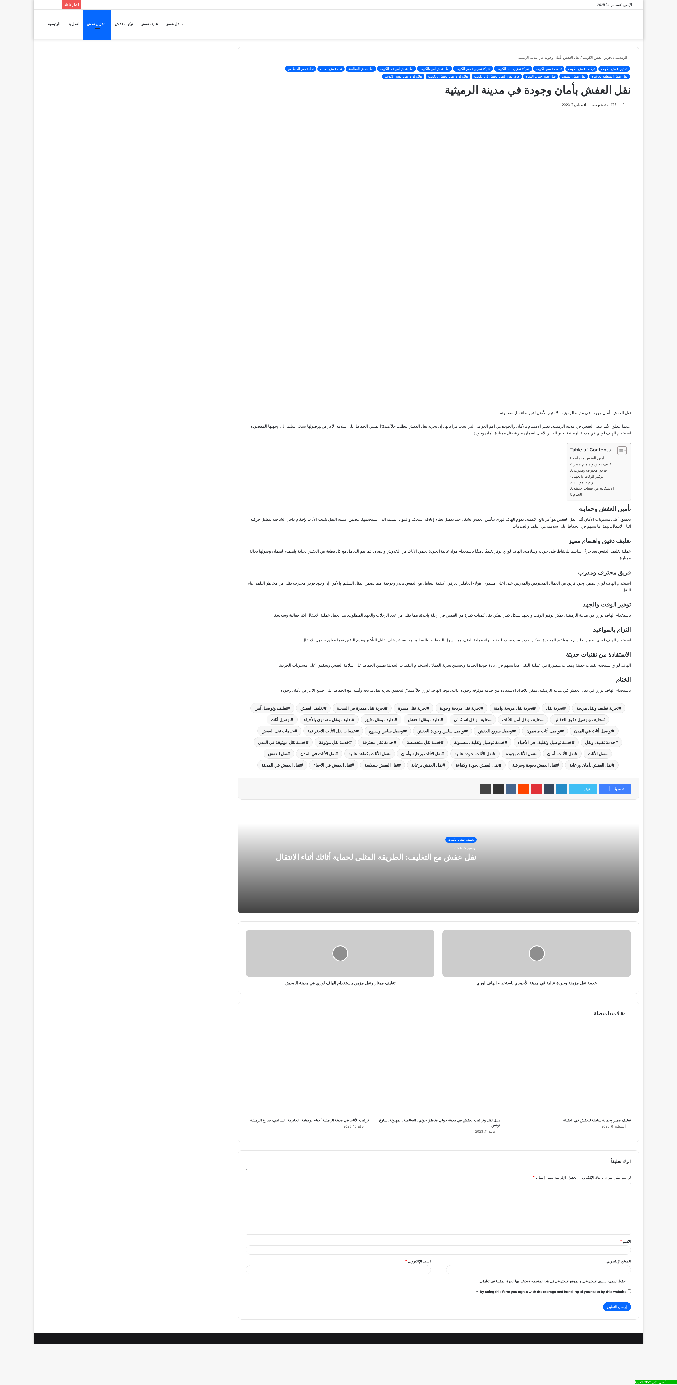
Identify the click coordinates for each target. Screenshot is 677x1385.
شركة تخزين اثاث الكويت (513, 69)
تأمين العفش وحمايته (589, 458)
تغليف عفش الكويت (549, 69)
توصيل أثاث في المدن (593, 731)
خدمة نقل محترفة (378, 742)
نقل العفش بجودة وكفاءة (477, 765)
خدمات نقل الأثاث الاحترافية (332, 731)
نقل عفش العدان (331, 69)
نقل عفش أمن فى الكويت (396, 69)
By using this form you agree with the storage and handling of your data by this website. (551, 1291)
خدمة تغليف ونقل (600, 742)
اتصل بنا (73, 24)
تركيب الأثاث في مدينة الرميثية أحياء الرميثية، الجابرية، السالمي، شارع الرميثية (309, 1120)
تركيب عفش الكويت (581, 69)
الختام (577, 494)
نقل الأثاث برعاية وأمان (421, 753)
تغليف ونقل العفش (424, 719)
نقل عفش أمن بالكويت (434, 69)
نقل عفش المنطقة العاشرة (609, 76)
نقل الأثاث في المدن (317, 753)
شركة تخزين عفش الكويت (473, 69)
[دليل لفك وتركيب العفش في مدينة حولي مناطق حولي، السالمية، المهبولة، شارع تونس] (438, 1070)
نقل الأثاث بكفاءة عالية (368, 753)
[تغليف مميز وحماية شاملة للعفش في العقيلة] (569, 1070)
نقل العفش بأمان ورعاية (590, 765)
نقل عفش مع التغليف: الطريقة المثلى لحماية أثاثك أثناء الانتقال (376, 857)
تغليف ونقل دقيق (380, 719)
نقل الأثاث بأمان (561, 753)
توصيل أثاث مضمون (543, 731)
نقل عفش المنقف (573, 76)
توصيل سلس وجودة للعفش (441, 731)
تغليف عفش (149, 24)
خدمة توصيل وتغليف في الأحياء (545, 742)
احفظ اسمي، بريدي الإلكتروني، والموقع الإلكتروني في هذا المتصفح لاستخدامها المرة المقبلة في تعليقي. (552, 1281)
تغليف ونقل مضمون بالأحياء (328, 719)
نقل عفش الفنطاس (301, 69)
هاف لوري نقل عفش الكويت (403, 76)
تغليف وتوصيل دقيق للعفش (578, 719)
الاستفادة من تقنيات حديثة (594, 488)
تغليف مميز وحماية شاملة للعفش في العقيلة (597, 1120)
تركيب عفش (124, 24)
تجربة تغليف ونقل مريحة (597, 708)
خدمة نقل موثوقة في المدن (282, 742)
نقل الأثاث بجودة (520, 753)
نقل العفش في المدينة (281, 765)
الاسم (625, 1241)
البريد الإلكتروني (418, 1261)
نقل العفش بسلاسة (381, 765)
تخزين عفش (96, 24)
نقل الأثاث (596, 753)
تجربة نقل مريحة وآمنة (513, 708)
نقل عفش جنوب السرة (540, 76)
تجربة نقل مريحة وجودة (460, 708)
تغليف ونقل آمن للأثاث (521, 719)
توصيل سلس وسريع (386, 731)
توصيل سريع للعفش (495, 731)
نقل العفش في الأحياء (332, 765)
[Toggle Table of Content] (619, 450)
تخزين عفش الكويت (597, 57)
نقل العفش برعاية (426, 765)
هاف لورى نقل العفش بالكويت (448, 76)
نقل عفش (173, 24)
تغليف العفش (312, 708)
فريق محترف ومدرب (590, 470)
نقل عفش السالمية (360, 69)
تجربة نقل (554, 708)
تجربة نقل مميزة (412, 708)
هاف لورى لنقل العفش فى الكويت (496, 76)
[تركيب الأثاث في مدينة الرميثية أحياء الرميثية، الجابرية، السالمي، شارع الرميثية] (307, 1070)
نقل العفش (277, 753)
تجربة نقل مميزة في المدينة (361, 708)
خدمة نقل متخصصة (424, 742)
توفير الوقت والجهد (588, 476)
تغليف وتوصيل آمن (271, 708)
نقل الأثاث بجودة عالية (474, 753)
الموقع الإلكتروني (618, 1261)
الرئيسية (54, 24)
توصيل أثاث (281, 719)
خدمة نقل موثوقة (334, 742)
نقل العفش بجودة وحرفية (534, 765)
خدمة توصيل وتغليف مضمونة (479, 742)
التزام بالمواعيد (585, 482)
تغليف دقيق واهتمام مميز (593, 464)
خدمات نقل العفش (278, 731)
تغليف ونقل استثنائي (471, 719)
